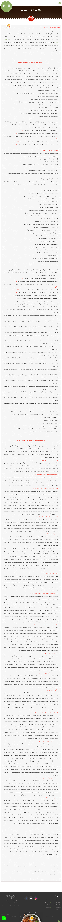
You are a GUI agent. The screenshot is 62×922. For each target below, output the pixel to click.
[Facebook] (26, 898)
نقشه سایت (58, 910)
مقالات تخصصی (47, 905)
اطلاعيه (4, 918)
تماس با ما (48, 907)
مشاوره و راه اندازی (28, 13)
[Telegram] (31, 898)
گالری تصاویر (58, 907)
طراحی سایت (33, 912)
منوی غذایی (58, 902)
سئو (30, 912)
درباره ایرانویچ (47, 900)
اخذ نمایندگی (47, 902)
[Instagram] (36, 898)
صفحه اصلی (35, 13)
